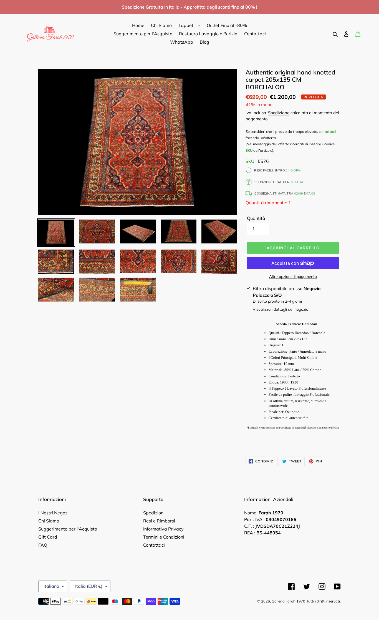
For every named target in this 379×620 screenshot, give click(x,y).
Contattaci (154, 545)
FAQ (42, 545)
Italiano (51, 586)
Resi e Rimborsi (159, 521)
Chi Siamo (48, 521)
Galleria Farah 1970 (288, 601)
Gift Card (47, 537)
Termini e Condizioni (163, 537)
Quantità (256, 218)
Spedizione (278, 112)
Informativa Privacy (163, 529)
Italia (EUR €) (88, 586)
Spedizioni (154, 513)
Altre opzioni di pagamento (293, 276)
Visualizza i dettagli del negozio (280, 309)
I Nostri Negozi (53, 513)
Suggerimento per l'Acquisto (67, 529)
